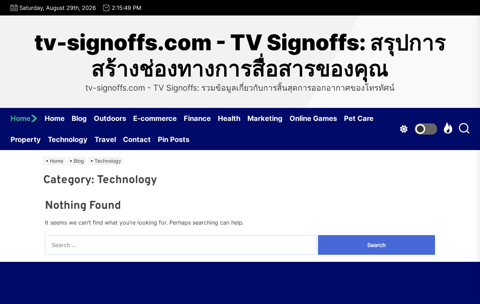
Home (21, 118)
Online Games (313, 118)
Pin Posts (173, 139)
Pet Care (359, 118)
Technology (67, 139)
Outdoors (110, 118)
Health (229, 118)
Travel (105, 139)
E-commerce (155, 118)
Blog (79, 118)
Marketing (265, 118)
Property (26, 139)
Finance (197, 118)
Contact (137, 139)
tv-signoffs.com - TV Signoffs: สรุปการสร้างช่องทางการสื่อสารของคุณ (240, 56)
